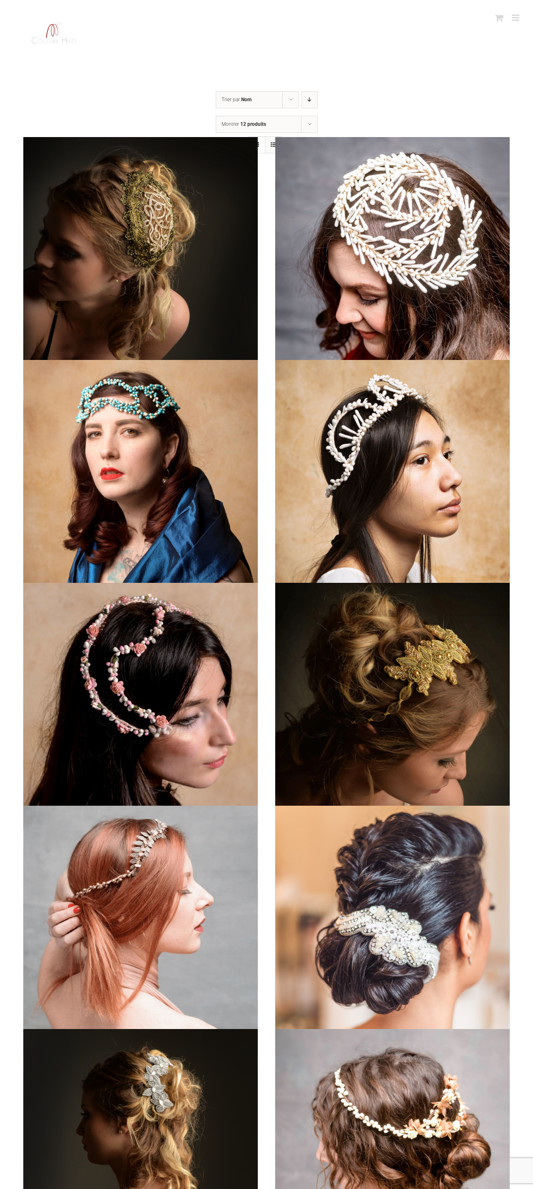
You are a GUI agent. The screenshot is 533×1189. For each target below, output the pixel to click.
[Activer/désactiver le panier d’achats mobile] (499, 17)
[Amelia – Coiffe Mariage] (140, 477)
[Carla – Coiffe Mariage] (392, 923)
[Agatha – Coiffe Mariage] (140, 254)
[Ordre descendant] (309, 99)
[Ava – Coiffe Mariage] (392, 700)
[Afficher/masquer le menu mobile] (516, 17)
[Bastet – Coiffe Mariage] (140, 923)
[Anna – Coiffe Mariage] (140, 700)
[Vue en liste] (273, 145)
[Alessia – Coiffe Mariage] (392, 254)
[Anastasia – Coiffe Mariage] (392, 477)
